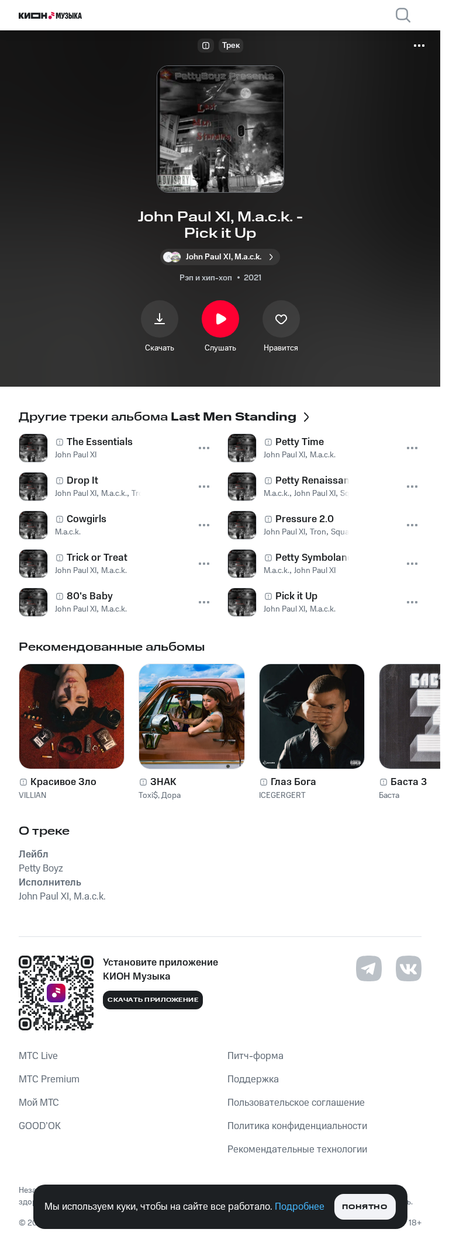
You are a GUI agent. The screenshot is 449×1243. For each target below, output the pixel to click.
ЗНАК (163, 782)
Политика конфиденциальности (297, 1126)
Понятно (364, 1207)
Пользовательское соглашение (296, 1103)
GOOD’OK (40, 1126)
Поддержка (253, 1079)
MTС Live (38, 1056)
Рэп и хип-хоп (205, 278)
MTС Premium (49, 1079)
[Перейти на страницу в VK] (409, 968)
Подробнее (299, 1207)
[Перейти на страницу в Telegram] (369, 968)
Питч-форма (255, 1056)
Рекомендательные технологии (297, 1150)
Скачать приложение (153, 1000)
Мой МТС (39, 1103)
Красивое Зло (63, 782)
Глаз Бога (293, 782)
